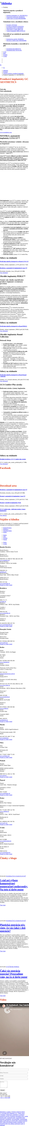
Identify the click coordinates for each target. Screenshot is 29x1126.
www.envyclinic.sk (5, 685)
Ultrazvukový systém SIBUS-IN (14, 29)
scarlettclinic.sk (4, 720)
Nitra (4, 536)
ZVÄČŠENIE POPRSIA (12, 966)
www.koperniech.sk (5, 852)
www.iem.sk (3, 775)
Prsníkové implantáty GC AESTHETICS (16, 15)
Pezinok (5, 538)
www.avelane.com (5, 756)
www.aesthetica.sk (5, 560)
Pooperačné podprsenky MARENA (15, 17)
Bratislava (5, 529)
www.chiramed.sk (4, 662)
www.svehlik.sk (4, 708)
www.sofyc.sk (3, 823)
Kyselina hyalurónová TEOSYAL (15, 26)
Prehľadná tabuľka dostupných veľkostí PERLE (13, 326)
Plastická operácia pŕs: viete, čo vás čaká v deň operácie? (12, 927)
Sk (0, 65)
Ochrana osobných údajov (18, 1112)
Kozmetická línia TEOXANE (14, 50)
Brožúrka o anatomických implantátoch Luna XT (13, 268)
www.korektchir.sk (5, 697)
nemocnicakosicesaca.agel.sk (7, 673)
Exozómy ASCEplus (11, 25)
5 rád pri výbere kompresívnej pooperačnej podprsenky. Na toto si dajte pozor (14, 885)
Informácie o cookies (5, 1112)
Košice (5, 532)
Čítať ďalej (3, 905)
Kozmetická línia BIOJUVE (13, 49)
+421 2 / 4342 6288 (5, 1097)
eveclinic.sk (3, 601)
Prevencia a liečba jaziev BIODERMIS (16, 40)
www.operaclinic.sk (5, 613)
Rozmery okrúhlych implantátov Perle (10, 502)
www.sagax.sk (3, 642)
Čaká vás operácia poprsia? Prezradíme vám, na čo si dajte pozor (13, 973)
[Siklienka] (6, 3)
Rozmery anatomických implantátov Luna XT (12, 496)
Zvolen (5, 544)
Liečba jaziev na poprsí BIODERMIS (16, 18)
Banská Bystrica (7, 528)
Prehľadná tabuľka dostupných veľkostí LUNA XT (14, 261)
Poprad (5, 539)
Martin (5, 535)
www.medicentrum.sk (5, 841)
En (4, 67)
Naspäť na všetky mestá (6, 585)
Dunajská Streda (7, 530)
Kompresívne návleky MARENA (15, 39)
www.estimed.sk (4, 738)
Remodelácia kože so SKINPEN (14, 28)
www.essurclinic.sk (5, 583)
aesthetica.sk (3, 572)
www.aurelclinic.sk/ (5, 793)
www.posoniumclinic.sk (6, 624)
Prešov (5, 542)
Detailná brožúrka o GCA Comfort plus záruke (13, 459)
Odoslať (2, 1090)
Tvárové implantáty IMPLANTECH (15, 31)
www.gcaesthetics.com (6, 132)
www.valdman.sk (4, 811)
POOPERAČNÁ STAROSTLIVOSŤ (16, 876)
